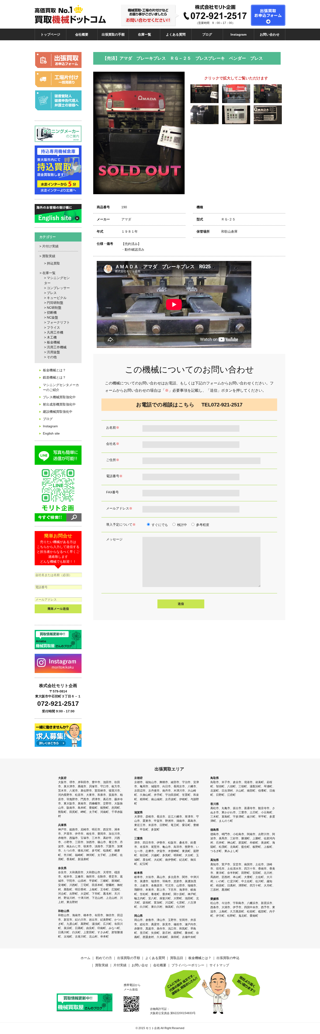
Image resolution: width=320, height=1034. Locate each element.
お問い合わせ (269, 34)
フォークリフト (58, 322)
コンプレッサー (58, 288)
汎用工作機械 (57, 347)
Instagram (238, 34)
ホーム (85, 958)
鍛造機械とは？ (54, 377)
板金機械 (53, 342)
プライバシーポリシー (187, 965)
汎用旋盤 (53, 352)
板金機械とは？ (54, 370)
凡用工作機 (55, 332)
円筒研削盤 (55, 303)
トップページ (50, 34)
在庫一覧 (144, 34)
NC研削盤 (54, 307)
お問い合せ (140, 965)
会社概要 (81, 34)
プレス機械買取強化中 (59, 397)
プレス (52, 293)
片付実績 (120, 965)
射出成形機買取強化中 (59, 404)
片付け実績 (50, 246)
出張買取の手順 (113, 34)
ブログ (207, 34)
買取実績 (48, 256)
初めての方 (104, 958)
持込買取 (53, 263)
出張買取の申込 (227, 958)
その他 (52, 357)
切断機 (52, 312)
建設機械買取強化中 (57, 411)
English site (51, 433)
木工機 (52, 337)
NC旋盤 (52, 317)
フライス (53, 327)
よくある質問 (176, 34)
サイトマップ (219, 965)
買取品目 (176, 958)
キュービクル (57, 298)
